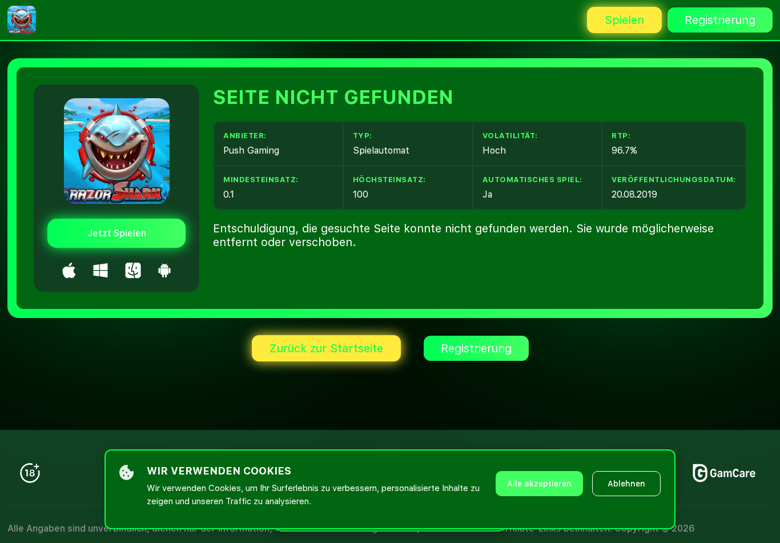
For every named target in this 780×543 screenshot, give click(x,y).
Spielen (624, 20)
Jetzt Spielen (116, 233)
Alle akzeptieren (539, 483)
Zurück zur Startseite (326, 348)
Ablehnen (626, 483)
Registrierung (720, 20)
